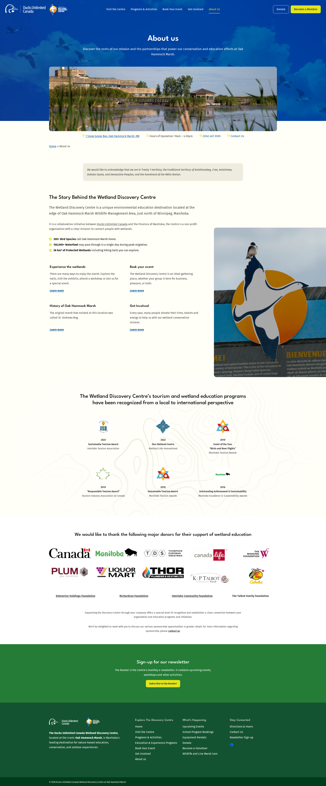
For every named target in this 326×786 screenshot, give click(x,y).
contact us (174, 631)
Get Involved (195, 9)
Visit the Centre (115, 9)
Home (138, 726)
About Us (214, 9)
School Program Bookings (198, 732)
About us (140, 759)
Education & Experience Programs (156, 742)
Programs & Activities (144, 9)
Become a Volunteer (195, 748)
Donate (281, 9)
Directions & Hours (241, 726)
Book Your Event (172, 9)
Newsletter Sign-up (241, 737)
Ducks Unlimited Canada (112, 224)
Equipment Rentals (194, 737)
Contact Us (236, 732)
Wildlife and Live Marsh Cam (200, 753)
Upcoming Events (193, 726)
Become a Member (305, 9)
